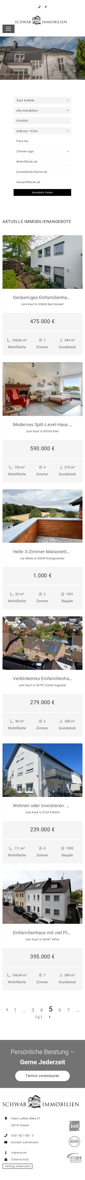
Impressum (18, 1152)
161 (39, 1017)
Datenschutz (19, 1159)
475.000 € (42, 321)
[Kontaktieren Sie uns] (39, 7)
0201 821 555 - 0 (22, 1135)
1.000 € (42, 575)
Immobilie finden (42, 192)
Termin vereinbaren (42, 1076)
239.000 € (42, 829)
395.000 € (42, 956)
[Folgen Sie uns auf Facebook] (45, 7)
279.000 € (42, 702)
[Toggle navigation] (8, 29)
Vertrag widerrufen (17, 1166)
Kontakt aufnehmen (24, 1142)
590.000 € (42, 448)
